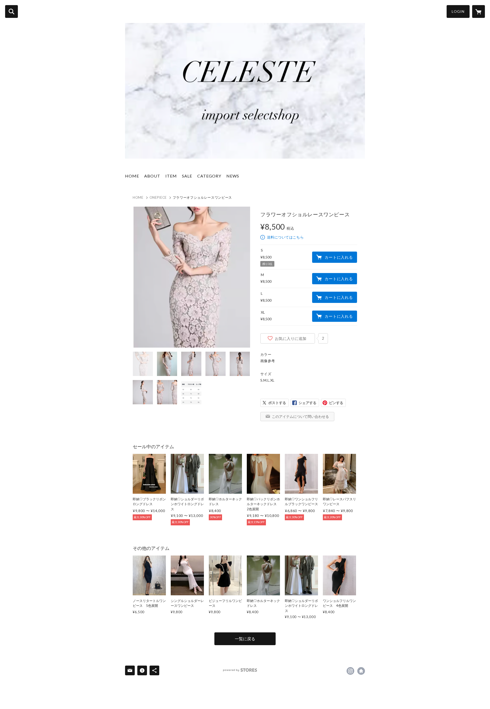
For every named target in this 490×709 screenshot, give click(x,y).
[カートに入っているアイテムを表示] (478, 11)
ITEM (171, 175)
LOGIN (458, 11)
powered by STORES (240, 670)
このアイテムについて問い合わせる (300, 416)
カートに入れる (339, 257)
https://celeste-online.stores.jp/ (361, 671)
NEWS (232, 175)
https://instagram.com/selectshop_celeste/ (350, 671)
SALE (187, 175)
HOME (132, 175)
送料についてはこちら (285, 237)
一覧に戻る (245, 638)
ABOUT (152, 175)
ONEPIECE (158, 197)
